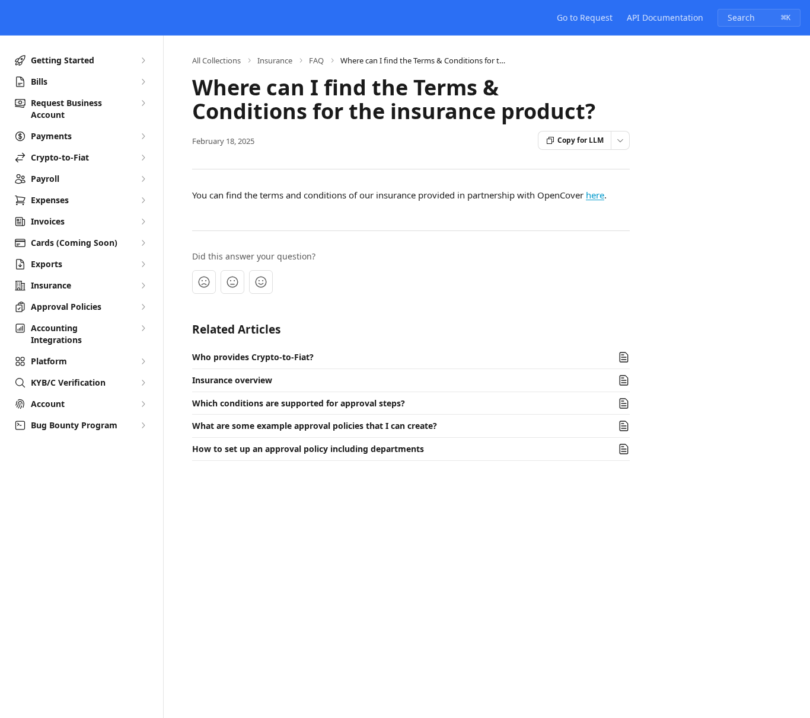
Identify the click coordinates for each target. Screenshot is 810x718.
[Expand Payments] (143, 136)
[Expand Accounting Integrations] (143, 328)
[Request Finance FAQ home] (11, 17)
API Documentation (665, 17)
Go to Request (585, 17)
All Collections (216, 60)
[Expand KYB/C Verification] (143, 382)
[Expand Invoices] (143, 221)
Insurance (274, 60)
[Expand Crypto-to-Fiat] (143, 157)
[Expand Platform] (143, 361)
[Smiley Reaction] (261, 282)
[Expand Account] (143, 404)
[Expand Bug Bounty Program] (143, 425)
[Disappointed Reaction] (204, 282)
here (595, 195)
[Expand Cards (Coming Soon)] (143, 243)
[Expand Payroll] (143, 179)
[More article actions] (620, 140)
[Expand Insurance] (143, 285)
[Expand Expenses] (143, 200)
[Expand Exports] (143, 264)
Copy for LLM (580, 140)
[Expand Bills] (143, 81)
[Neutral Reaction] (232, 282)
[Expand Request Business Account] (143, 103)
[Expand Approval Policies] (143, 307)
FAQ (316, 60)
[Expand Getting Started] (143, 60)
